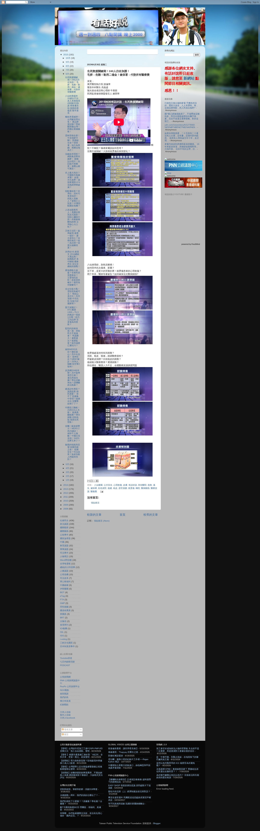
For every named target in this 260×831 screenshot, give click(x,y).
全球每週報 (65, 564)
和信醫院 (142, 485)
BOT (62, 592)
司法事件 (64, 553)
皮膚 (125, 485)
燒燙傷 (131, 488)
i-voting (63, 639)
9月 (68, 62)
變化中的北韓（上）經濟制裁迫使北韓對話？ (129, 791)
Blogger (156, 823)
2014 (66, 485)
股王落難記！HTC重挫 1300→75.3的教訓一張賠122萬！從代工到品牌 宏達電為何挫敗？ (72, 316)
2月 (68, 476)
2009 (66, 505)
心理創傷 (117, 485)
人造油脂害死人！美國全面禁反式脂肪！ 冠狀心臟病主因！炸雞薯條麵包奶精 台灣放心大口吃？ (72, 218)
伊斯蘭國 (64, 589)
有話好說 (132, 485)
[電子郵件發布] (101, 491)
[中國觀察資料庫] (183, 187)
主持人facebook (67, 718)
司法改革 (64, 578)
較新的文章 (94, 514)
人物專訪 (64, 556)
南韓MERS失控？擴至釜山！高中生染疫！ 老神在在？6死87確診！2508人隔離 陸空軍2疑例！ (72, 358)
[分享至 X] (94, 480)
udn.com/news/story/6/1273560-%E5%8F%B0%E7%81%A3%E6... (181, 126)
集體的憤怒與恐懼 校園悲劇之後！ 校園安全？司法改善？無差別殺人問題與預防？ (72, 452)
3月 (68, 472)
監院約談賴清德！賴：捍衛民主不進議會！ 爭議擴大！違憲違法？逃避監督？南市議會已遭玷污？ (72, 337)
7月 (68, 70)
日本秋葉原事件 (67, 646)
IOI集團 (63, 628)
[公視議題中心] (183, 170)
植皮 (115, 488)
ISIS (62, 636)
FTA (62, 600)
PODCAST (65, 665)
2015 (66, 55)
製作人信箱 (65, 715)
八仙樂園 (98, 485)
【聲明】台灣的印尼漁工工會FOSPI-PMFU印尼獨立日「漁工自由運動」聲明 (81, 749)
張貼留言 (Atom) (102, 521)
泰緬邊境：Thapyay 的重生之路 (123, 752)
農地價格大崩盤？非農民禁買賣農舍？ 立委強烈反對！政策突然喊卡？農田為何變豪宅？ (72, 277)
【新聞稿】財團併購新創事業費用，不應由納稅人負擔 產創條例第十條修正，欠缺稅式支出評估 (81, 775)
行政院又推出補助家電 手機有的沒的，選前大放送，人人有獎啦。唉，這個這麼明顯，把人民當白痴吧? (181, 105)
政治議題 (64, 524)
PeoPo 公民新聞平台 (70, 686)
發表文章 (68, 729)
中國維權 (64, 585)
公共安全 (108, 485)
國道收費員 (65, 610)
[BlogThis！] (91, 480)
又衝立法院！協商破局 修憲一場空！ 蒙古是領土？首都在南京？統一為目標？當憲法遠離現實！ (72, 239)
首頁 (122, 514)
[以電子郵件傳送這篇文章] (88, 480)
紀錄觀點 (64, 704)
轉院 (138, 488)
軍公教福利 (65, 581)
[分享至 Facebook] (97, 480)
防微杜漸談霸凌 (115, 756)
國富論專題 (65, 538)
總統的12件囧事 (67, 567)
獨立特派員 (65, 701)
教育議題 (64, 546)
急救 (150, 485)
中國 (62, 542)
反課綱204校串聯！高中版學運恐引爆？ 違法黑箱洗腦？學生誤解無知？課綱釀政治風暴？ (72, 377)
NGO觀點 (64, 690)
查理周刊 (64, 625)
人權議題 (64, 571)
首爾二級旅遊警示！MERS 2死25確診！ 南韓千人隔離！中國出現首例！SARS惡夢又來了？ (72, 433)
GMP (62, 603)
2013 (66, 489)
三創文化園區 (66, 643)
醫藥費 (94, 491)
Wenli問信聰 (66, 560)
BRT (62, 618)
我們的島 (64, 697)
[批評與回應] (168, 173)
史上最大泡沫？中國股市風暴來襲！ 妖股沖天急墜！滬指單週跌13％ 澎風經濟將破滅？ (72, 180)
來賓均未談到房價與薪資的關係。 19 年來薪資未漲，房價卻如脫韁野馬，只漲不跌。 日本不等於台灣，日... (182, 146)
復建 (110, 488)
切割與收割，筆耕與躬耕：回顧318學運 (78, 789)
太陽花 (63, 621)
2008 (66, 509)
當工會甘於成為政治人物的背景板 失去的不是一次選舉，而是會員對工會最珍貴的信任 (177, 749)
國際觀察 (64, 527)
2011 (65, 497)
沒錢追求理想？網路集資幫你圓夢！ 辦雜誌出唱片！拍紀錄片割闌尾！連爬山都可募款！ (72, 161)
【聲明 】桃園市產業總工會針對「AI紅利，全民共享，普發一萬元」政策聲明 (81, 756)
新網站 (189, 78)
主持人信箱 (65, 712)
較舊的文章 (151, 514)
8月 (68, 66)
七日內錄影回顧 (67, 662)
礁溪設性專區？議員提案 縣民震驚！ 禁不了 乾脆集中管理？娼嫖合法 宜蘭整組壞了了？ (72, 396)
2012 (66, 493)
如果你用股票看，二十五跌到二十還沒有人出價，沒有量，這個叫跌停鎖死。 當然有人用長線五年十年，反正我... (182, 137)
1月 (68, 480)
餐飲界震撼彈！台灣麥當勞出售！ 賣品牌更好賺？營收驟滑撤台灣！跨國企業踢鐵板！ (72, 124)
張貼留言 (95, 503)
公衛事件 (64, 535)
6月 (68, 74)
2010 (66, 501)
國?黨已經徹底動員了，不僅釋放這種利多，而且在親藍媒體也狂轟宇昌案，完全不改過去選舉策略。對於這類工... (182, 117)
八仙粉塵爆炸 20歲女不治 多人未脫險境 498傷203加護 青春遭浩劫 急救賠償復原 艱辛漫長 (72, 104)
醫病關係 (145, 488)
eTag (62, 596)
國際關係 (64, 531)
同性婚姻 (64, 607)
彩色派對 (102, 488)
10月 (68, 58)
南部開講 (64, 694)
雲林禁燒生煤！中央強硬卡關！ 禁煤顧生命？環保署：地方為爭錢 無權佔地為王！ (72, 142)
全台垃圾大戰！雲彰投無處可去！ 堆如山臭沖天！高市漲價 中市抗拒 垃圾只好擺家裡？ (72, 296)
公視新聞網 (65, 677)
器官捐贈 (123, 488)
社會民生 (64, 520)
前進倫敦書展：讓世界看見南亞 (123, 748)
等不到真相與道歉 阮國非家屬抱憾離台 (126, 804)
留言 (66, 734)
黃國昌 (63, 614)
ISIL (62, 632)
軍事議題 (64, 549)
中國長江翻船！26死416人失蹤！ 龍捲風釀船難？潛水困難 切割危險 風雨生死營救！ (72, 414)
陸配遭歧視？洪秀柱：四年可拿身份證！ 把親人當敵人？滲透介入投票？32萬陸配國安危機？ (72, 198)
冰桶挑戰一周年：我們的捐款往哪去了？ (79, 795)
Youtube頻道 (66, 658)
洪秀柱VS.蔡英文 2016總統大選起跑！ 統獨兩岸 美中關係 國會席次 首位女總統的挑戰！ (72, 259)
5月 (68, 464)
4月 (68, 468)
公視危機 (64, 574)
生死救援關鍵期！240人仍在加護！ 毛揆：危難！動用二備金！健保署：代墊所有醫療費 (72, 84)
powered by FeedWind (190, 244)
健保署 (94, 488)
